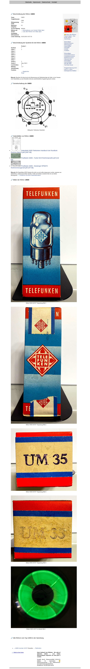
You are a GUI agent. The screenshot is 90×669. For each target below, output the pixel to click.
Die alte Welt (67, 63)
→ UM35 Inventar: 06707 (21, 648)
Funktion (66, 50)
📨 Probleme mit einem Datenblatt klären (29, 175)
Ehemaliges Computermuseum (69, 54)
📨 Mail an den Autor (18, 652)
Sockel (66, 49)
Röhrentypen (68, 44)
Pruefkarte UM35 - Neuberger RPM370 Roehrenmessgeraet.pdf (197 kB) (29, 167)
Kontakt (54, 2)
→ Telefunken (37, 648)
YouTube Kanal (68, 65)
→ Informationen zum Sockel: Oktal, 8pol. (32, 30)
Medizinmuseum (69, 57)
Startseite (28, 2)
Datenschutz (46, 2)
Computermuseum (69, 56)
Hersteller (67, 47)
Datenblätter (67, 46)
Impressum (37, 2)
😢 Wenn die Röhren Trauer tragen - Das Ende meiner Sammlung (70, 37)
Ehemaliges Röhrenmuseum (68, 42)
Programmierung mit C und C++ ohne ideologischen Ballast (70, 69)
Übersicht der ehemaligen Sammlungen (68, 60)
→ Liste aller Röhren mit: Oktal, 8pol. (31, 31)
